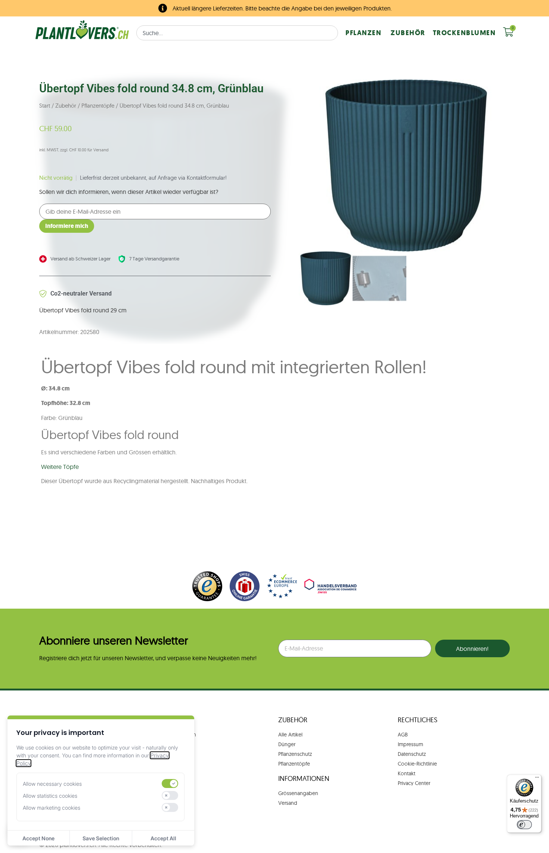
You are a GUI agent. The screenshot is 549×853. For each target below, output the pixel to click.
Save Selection (101, 838)
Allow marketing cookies (51, 807)
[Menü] (537, 779)
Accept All (163, 838)
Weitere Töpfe (60, 466)
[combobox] (237, 32)
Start (44, 105)
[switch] (170, 783)
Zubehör (65, 105)
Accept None (38, 838)
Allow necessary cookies (52, 784)
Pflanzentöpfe (97, 105)
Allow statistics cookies (50, 795)
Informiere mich (66, 226)
